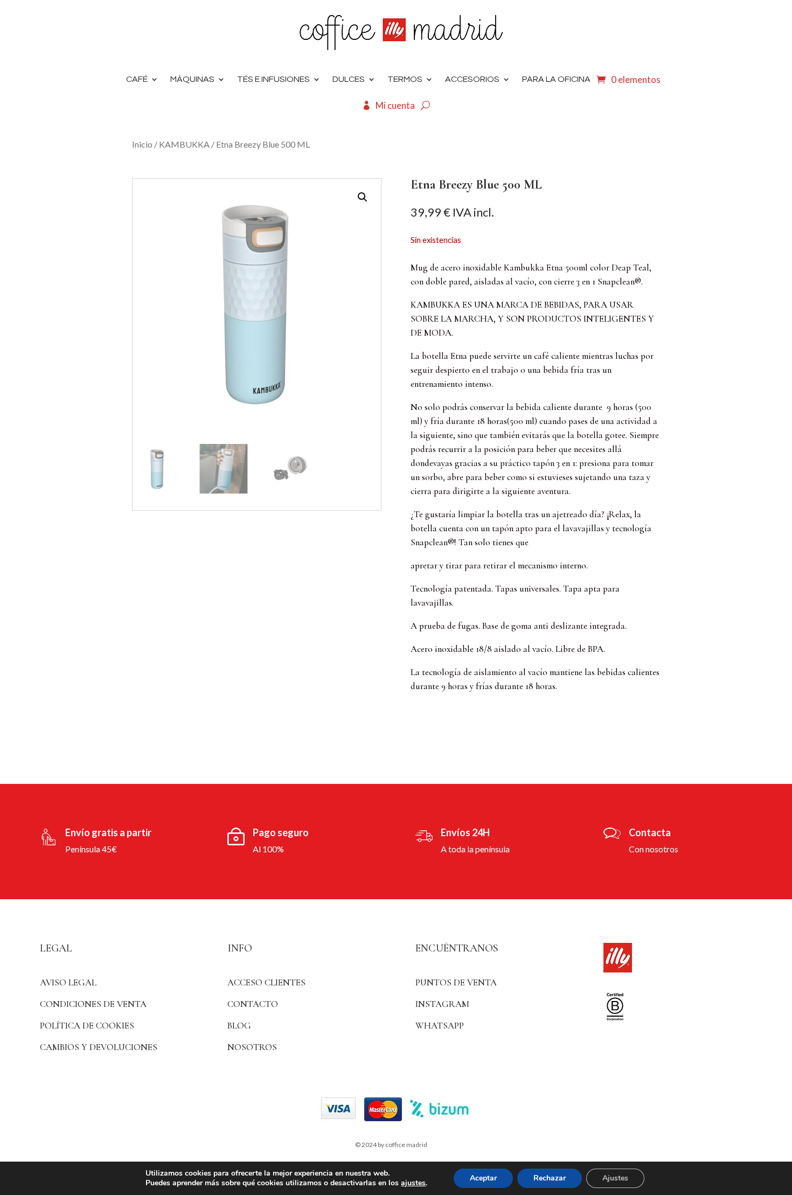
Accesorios (472, 79)
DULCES (348, 79)
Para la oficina (556, 79)
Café (137, 79)
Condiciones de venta (93, 1004)
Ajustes (615, 1178)
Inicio (142, 144)
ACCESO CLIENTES (266, 982)
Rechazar (549, 1178)
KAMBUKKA (184, 144)
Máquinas (192, 79)
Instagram (442, 1004)
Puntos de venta (456, 982)
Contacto (252, 1004)
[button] (362, 197)
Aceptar (483, 1178)
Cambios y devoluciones (98, 1047)
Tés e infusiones (273, 79)
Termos (404, 79)
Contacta (650, 832)
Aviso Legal (68, 982)
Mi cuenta (395, 105)
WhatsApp (439, 1025)
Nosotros (252, 1047)
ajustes (413, 1183)
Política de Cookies (87, 1025)
